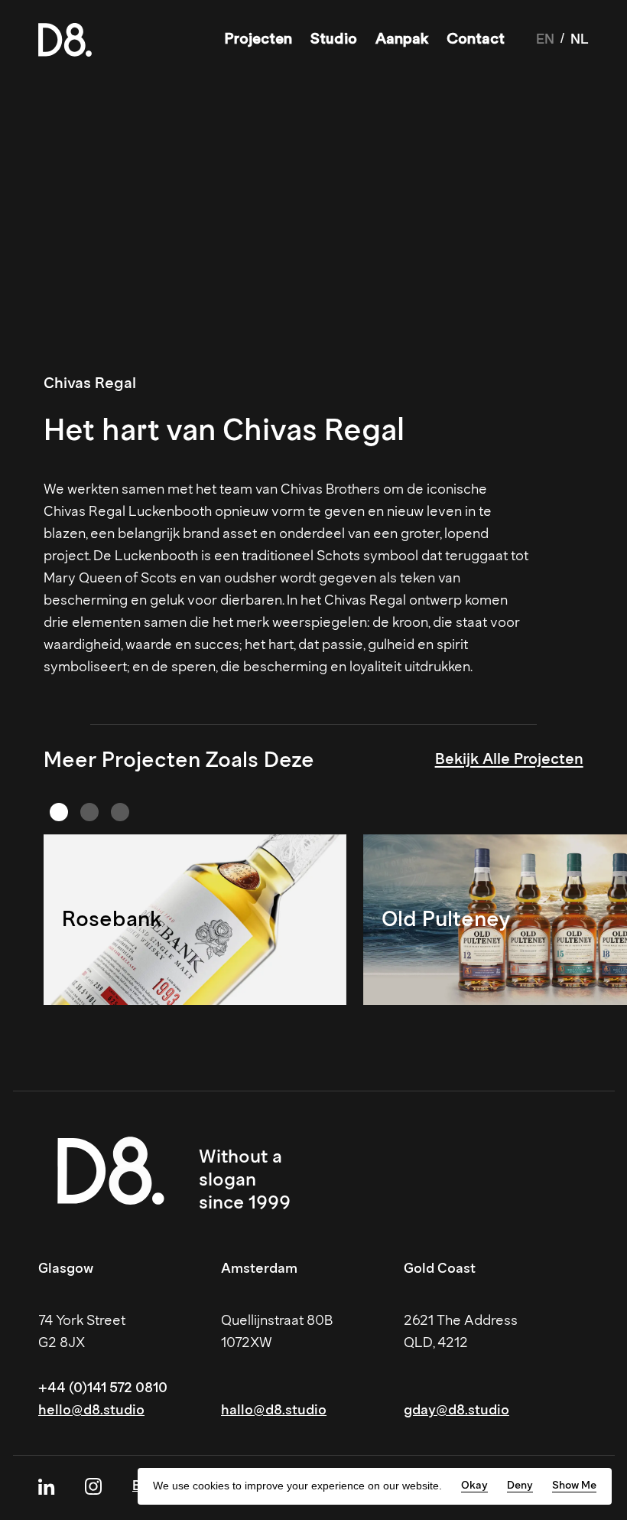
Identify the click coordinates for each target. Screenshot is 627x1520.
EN (545, 39)
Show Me (574, 1485)
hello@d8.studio (91, 1410)
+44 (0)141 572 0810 (102, 1387)
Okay (474, 1485)
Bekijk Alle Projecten (509, 758)
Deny (520, 1485)
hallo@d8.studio (273, 1410)
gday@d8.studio (456, 1410)
